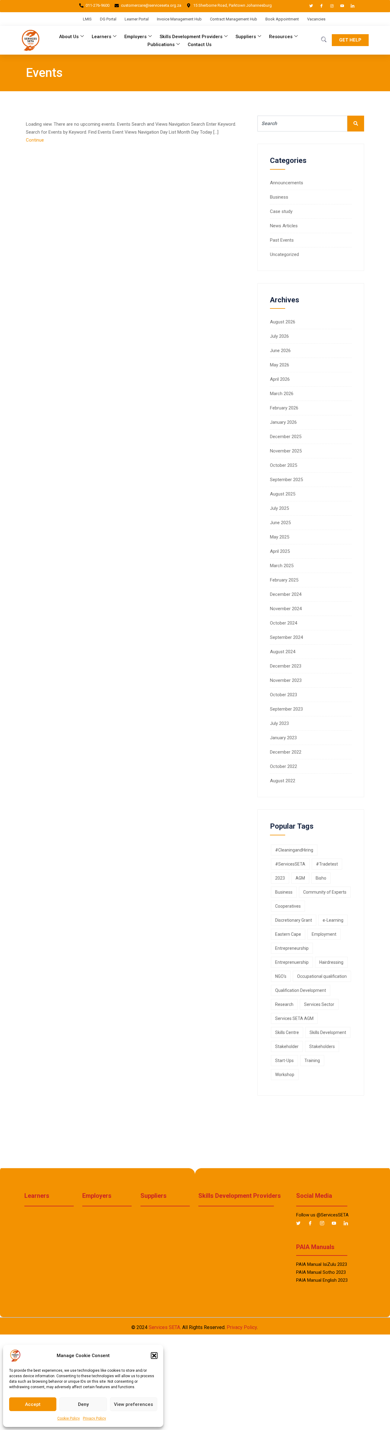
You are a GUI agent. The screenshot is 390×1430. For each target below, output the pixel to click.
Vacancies (316, 19)
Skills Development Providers (191, 36)
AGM (300, 878)
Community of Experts (324, 892)
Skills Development (328, 1032)
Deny (83, 1404)
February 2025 (284, 580)
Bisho (321, 878)
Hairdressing (331, 962)
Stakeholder (287, 1046)
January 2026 (283, 422)
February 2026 (284, 408)
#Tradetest (327, 864)
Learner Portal (137, 19)
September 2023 (286, 709)
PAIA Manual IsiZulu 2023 (321, 1264)
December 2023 (285, 666)
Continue (35, 140)
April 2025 (280, 551)
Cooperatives (288, 906)
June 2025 (280, 522)
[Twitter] (308, 6)
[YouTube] (339, 6)
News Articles (284, 226)
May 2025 (279, 537)
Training (312, 1060)
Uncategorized (284, 254)
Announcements (286, 183)
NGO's (280, 976)
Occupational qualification (322, 976)
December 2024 (285, 594)
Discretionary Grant (293, 920)
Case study (281, 211)
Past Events (282, 240)
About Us (69, 36)
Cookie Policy (68, 1418)
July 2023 (279, 723)
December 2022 (285, 752)
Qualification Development (300, 990)
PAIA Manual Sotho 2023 (321, 1272)
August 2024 (282, 651)
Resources (280, 36)
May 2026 (279, 365)
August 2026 (282, 322)
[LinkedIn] (349, 6)
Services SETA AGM (294, 1018)
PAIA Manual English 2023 (322, 1280)
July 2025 (279, 508)
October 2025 (283, 465)
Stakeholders (322, 1046)
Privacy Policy (94, 1418)
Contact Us (199, 44)
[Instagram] (329, 6)
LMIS (87, 19)
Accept (33, 1404)
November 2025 (286, 451)
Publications (161, 44)
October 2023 (283, 694)
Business (279, 197)
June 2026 (280, 350)
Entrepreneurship (292, 948)
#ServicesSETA (290, 864)
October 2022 (283, 766)
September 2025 (286, 479)
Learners (101, 36)
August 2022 (282, 780)
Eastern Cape (288, 934)
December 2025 (285, 436)
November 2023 (286, 680)
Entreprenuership (292, 962)
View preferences (133, 1404)
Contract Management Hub (233, 19)
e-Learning (333, 920)
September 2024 (286, 637)
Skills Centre (287, 1032)
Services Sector (319, 1004)
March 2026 (281, 393)
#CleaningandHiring (294, 850)
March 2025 (281, 565)
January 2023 (283, 737)
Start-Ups (284, 1060)
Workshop (284, 1074)
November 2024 (286, 608)
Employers (135, 36)
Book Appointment (282, 19)
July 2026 (279, 336)
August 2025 (282, 494)
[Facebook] (318, 6)
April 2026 (280, 379)
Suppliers (246, 36)
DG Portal (108, 19)
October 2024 (283, 623)
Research (284, 1004)
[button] (154, 1356)
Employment (324, 934)
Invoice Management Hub (179, 19)
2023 (280, 878)
